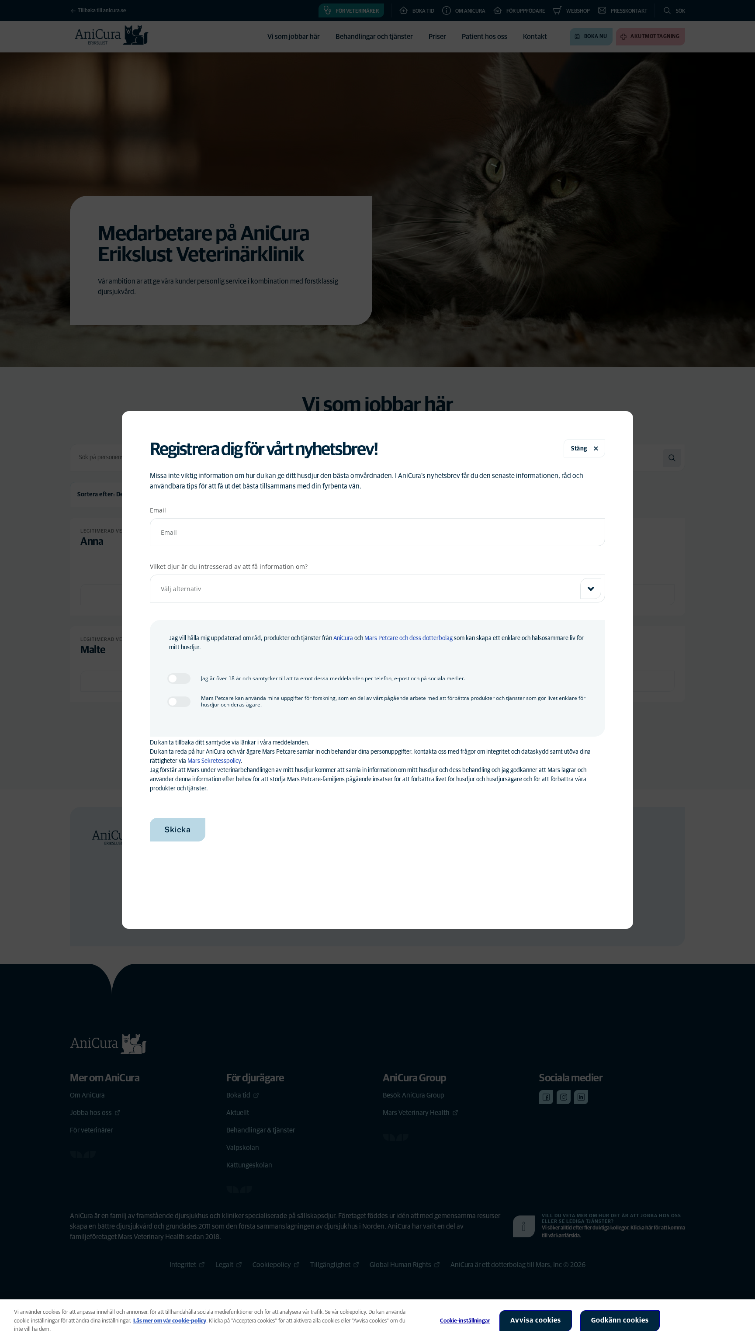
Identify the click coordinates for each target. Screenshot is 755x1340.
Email (158, 510)
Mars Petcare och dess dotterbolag (408, 638)
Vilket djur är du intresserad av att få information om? (229, 566)
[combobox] (377, 588)
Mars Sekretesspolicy (214, 761)
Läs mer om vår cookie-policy (169, 1321)
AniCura (343, 638)
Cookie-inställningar (465, 1321)
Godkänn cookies (620, 1320)
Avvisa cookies (535, 1320)
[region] (377, 1319)
